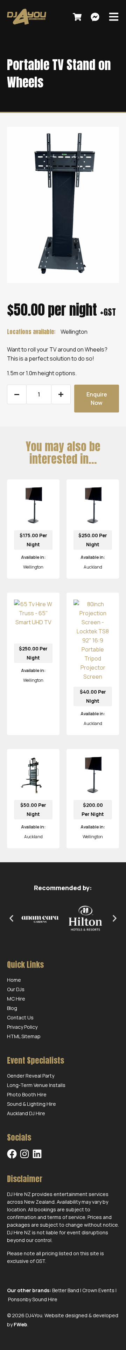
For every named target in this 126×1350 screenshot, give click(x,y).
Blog (12, 1008)
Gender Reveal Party (30, 1075)
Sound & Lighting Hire (31, 1104)
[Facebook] (12, 1154)
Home (14, 980)
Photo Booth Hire (27, 1094)
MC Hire (16, 998)
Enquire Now (96, 399)
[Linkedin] (37, 1154)
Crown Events (98, 1290)
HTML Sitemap (24, 1036)
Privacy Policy (22, 1027)
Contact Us (20, 1017)
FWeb (20, 1324)
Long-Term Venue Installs (36, 1085)
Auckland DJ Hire (26, 1113)
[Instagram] (24, 1154)
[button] (11, 918)
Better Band (65, 1290)
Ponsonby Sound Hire (32, 1299)
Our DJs (15, 989)
